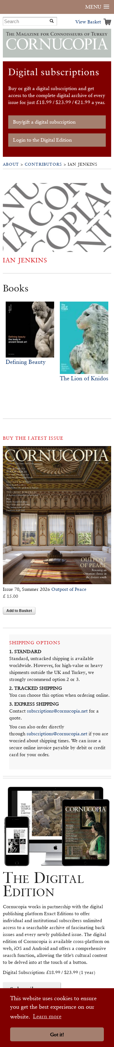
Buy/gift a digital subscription (44, 122)
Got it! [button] (57, 1035)
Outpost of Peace (68, 589)
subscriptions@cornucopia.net (57, 710)
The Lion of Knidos (84, 378)
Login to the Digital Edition (42, 140)
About (11, 164)
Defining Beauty (26, 361)
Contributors (43, 164)
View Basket (88, 21)
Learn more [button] (47, 1016)
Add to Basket (19, 610)
